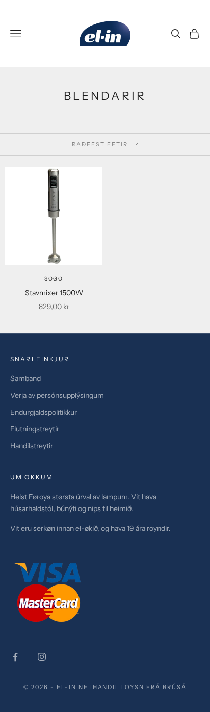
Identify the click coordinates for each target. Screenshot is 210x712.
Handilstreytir (31, 445)
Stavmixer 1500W (54, 292)
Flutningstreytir (34, 429)
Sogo (53, 278)
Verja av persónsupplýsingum (57, 395)
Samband (25, 378)
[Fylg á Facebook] (15, 657)
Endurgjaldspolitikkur (43, 412)
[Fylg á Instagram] (42, 657)
